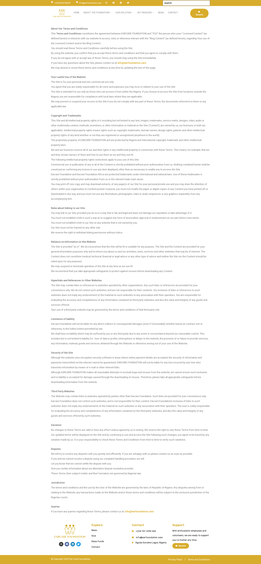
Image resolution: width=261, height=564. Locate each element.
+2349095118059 (62, 3)
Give (93, 536)
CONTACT (173, 12)
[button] (175, 560)
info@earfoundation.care (90, 3)
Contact (95, 547)
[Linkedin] (73, 544)
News (94, 530)
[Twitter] (78, 544)
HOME (76, 12)
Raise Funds (97, 541)
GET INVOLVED (144, 12)
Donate (199, 15)
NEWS (161, 12)
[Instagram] (61, 544)
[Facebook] (67, 544)
